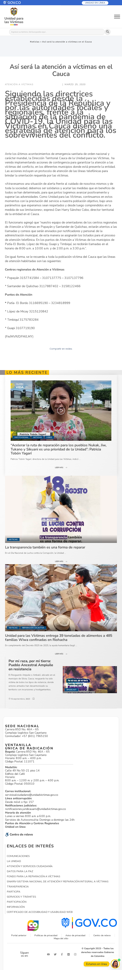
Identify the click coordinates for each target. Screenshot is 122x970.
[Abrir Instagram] (76, 954)
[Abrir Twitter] (56, 954)
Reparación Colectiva (33, 628)
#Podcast (72, 690)
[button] (19, 2)
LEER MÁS (59, 467)
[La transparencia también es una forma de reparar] (61, 509)
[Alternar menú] (117, 16)
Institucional (21, 437)
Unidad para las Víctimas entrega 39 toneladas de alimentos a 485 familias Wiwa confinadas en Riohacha (58, 637)
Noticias (35, 41)
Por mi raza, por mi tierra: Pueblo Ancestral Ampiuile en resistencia (31, 665)
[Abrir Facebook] (63, 954)
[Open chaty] (115, 963)
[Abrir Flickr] (69, 954)
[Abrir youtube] (49, 954)
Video (49, 437)
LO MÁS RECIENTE (27, 372)
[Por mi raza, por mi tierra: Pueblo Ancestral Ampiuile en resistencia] (90, 679)
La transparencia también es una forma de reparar (45, 547)
